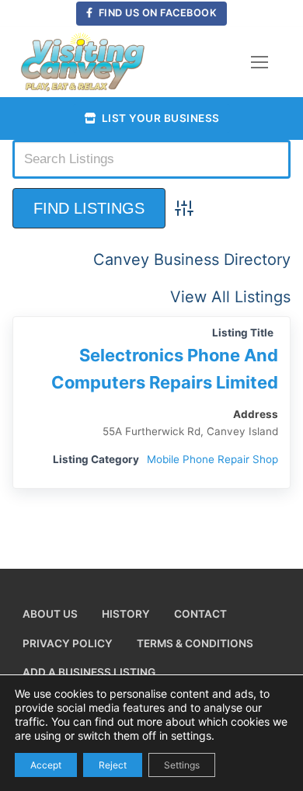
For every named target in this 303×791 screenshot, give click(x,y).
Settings (182, 764)
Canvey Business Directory (192, 259)
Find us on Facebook (156, 13)
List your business (159, 118)
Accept (45, 764)
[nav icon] (259, 62)
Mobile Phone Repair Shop (212, 459)
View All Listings (230, 296)
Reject (113, 764)
